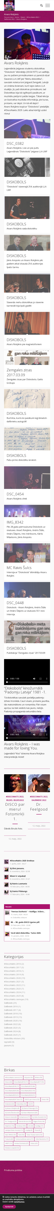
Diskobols (9, 1104)
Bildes (38, 1077)
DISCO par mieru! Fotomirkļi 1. (15, 811)
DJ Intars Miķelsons (29, 1113)
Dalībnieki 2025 (11, 1034)
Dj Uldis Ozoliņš (39, 1117)
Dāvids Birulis (25, 1121)
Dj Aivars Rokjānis (12, 1108)
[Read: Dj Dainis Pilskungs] (6, 892)
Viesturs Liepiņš (12, 1148)
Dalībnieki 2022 (39, 800)
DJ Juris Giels (11, 1117)
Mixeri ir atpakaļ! (18, 876)
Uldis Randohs (42, 1139)
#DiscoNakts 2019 (12, 974)
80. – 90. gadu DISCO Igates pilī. (25, 922)
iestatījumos (19, 1202)
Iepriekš (7, 1042)
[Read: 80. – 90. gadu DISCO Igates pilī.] (7, 923)
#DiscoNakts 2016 (12, 963)
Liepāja (28, 1130)
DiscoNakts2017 (37, 1082)
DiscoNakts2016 (21, 1082)
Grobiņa (21, 1126)
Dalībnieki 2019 (11, 1017)
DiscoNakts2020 (12, 1091)
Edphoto (9, 1126)
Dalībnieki (8, 1003)
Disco (8, 1082)
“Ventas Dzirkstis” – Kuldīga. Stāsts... (28, 911)
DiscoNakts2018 (12, 1086)
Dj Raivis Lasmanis (18, 883)
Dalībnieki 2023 (11, 1027)
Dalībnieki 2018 (11, 1013)
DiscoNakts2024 (28, 1095)
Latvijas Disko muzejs (14, 1130)
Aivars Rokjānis (11, 14)
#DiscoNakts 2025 (12, 995)
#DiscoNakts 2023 (12, 988)
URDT (8, 1143)
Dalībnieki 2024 (11, 1031)
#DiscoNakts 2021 (12, 981)
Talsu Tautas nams (34, 1135)
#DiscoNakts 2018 (12, 971)
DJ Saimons (24, 1117)
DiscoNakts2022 (28, 1091)
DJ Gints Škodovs (12, 1113)
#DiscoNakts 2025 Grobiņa (22, 860)
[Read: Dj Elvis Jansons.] (6, 869)
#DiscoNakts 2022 (14, 797)
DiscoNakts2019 (28, 1086)
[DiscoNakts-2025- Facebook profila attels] (22, 5)
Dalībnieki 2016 (11, 1006)
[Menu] (46, 5)
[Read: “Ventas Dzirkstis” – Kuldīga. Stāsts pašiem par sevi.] (7, 912)
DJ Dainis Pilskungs (29, 1108)
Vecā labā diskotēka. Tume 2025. (26, 933)
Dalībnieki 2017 (11, 1010)
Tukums (9, 1139)
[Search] (40, 5)
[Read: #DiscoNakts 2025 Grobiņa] (6, 861)
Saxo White (10, 1135)
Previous (8, 800)
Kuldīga (39, 1126)
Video (34, 1143)
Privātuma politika (13, 1170)
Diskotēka (21, 1104)
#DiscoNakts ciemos (13, 1077)
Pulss (37, 1130)
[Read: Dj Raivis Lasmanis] (6, 884)
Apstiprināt (9, 1207)
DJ (30, 1104)
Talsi (21, 1135)
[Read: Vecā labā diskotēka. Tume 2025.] (7, 934)
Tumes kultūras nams (24, 1139)
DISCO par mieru (32, 1099)
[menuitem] (40, 5)
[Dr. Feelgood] (39, 783)
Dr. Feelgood (39, 806)
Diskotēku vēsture (20, 917)
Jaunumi (7, 1045)
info (30, 1126)
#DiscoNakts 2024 (12, 992)
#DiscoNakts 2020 (12, 978)
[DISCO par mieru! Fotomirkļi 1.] (15, 783)
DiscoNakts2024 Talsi (13, 1099)
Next (46, 800)
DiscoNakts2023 (12, 1095)
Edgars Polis (38, 1121)
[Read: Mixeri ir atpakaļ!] (6, 877)
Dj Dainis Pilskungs (18, 891)
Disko (45, 1099)
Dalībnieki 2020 (11, 1020)
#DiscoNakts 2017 (12, 967)
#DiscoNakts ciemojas (21, 928)
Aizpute (29, 1077)
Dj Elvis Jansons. (17, 868)
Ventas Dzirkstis (21, 1143)
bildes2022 (19, 800)
